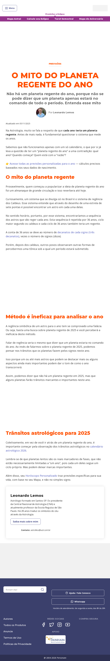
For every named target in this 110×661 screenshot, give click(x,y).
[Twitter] (51, 624)
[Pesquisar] (42, 589)
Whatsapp (79, 601)
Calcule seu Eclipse (38, 19)
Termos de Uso (12, 637)
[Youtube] (67, 624)
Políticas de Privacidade (17, 644)
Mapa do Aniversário (91, 19)
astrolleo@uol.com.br (40, 530)
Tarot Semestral (64, 19)
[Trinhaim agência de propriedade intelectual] (56, 643)
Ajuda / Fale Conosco (80, 593)
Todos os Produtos (14, 625)
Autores (8, 619)
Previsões (55, 63)
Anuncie (8, 631)
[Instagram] (59, 624)
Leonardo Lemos (63, 112)
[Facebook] (43, 624)
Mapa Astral (14, 19)
